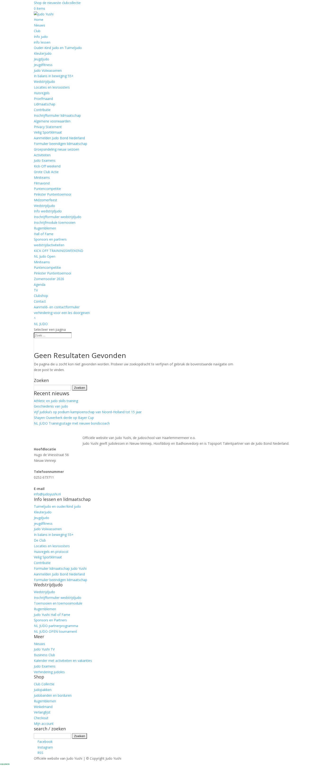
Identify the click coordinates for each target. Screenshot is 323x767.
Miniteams (42, 177)
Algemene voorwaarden (52, 121)
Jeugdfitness (43, 65)
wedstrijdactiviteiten (49, 245)
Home (38, 19)
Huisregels (42, 93)
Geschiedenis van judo (51, 406)
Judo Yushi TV (44, 649)
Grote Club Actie (46, 172)
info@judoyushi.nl (47, 494)
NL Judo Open (44, 256)
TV (36, 290)
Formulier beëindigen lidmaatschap (60, 580)
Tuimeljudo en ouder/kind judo (57, 506)
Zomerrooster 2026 (49, 279)
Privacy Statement (48, 127)
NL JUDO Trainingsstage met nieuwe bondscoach (72, 423)
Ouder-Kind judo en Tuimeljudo (58, 47)
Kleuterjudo (43, 53)
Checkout (41, 718)
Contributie (42, 110)
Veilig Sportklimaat (48, 132)
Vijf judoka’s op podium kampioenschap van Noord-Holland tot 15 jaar (88, 412)
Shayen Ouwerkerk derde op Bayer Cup (64, 417)
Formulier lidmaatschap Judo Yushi (60, 568)
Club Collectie (44, 684)
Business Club (44, 655)
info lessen (42, 42)
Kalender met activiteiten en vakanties (63, 660)
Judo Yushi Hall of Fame (52, 614)
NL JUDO (41, 324)
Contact (40, 301)
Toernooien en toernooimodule (58, 603)
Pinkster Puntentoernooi (52, 194)
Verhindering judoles (49, 672)
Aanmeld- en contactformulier (57, 307)
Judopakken (43, 689)
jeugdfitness (43, 523)
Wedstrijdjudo (44, 81)
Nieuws (39, 25)
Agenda (39, 284)
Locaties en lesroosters (52, 87)
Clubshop (41, 295)
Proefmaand (43, 98)
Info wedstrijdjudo (48, 211)
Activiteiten (42, 155)
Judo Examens (45, 160)
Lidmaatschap (44, 104)
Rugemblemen (45, 228)
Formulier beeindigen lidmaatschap (60, 143)
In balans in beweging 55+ (54, 76)
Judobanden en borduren (53, 695)
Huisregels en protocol (51, 551)
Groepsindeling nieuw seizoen (56, 149)
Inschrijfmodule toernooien (54, 222)
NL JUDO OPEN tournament (55, 631)
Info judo (41, 36)
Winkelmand (43, 706)
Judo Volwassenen (48, 70)
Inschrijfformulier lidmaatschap (57, 115)
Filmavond (42, 183)
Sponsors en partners (50, 239)
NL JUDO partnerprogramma (56, 625)
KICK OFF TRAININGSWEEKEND (58, 250)
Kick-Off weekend (47, 166)
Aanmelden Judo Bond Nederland (59, 138)
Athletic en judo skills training (56, 401)
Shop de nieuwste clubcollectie (57, 2)
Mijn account (44, 723)
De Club (40, 540)
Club (37, 31)
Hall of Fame (43, 234)
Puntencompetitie (47, 188)
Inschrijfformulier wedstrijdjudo (57, 217)
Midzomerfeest (45, 200)
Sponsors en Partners (50, 620)
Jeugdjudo (41, 59)
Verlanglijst (42, 712)
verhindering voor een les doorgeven (62, 312)
